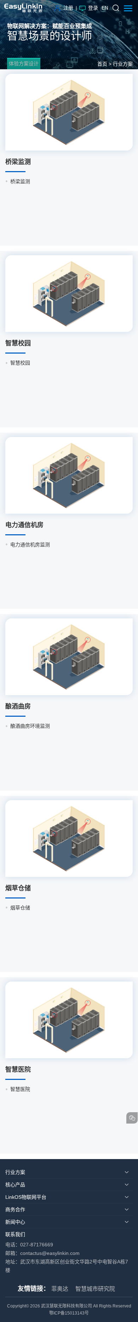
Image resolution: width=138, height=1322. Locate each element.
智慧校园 (20, 363)
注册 (68, 8)
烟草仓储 (20, 908)
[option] (69, 181)
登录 (93, 8)
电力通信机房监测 (30, 544)
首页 (102, 64)
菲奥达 (59, 1289)
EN (105, 8)
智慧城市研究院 (95, 1289)
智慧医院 (20, 1089)
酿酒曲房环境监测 (30, 726)
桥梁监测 (20, 181)
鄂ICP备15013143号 (69, 1313)
